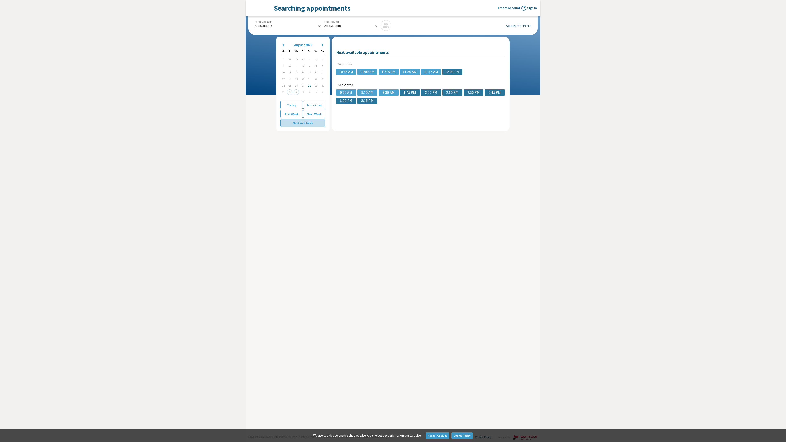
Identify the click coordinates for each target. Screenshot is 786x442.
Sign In (532, 7)
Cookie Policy (462, 435)
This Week (291, 114)
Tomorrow (314, 105)
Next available (303, 123)
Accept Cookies (437, 435)
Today (291, 105)
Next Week (314, 114)
